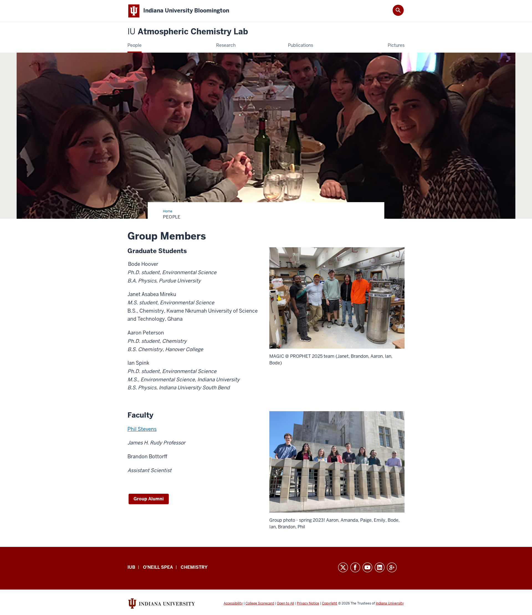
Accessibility (233, 603)
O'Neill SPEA (158, 567)
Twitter (343, 567)
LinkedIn (380, 567)
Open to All (285, 603)
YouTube (367, 567)
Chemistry (194, 567)
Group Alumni (149, 499)
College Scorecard (259, 603)
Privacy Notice (308, 603)
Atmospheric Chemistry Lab (187, 31)
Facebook (355, 567)
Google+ (392, 567)
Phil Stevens (142, 429)
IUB (131, 567)
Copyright (329, 603)
